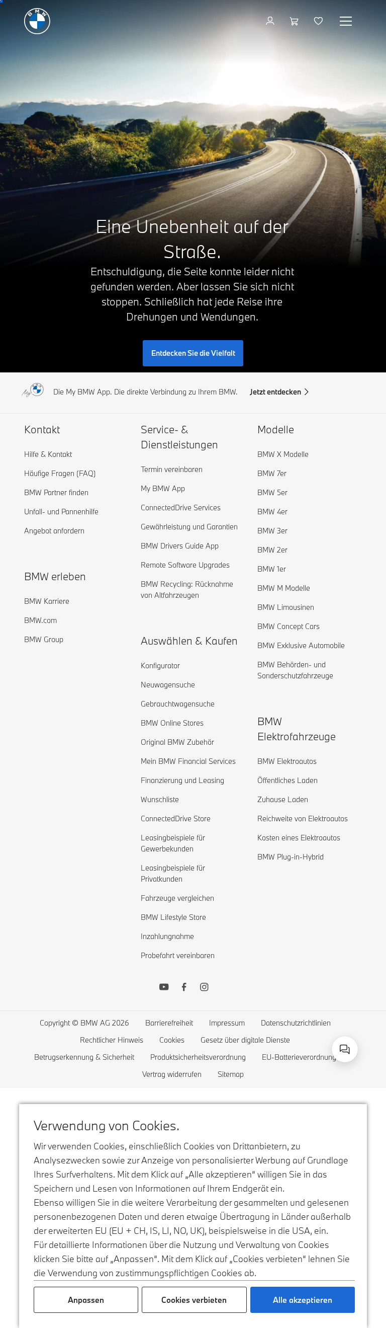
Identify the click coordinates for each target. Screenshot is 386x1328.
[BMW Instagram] (204, 988)
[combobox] (345, 1049)
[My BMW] (271, 21)
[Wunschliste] (319, 21)
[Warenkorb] (295, 21)
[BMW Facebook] (184, 988)
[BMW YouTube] (164, 988)
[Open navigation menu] (347, 21)
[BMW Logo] (37, 21)
